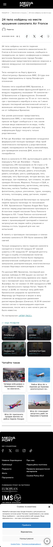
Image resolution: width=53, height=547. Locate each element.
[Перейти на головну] (26, 4)
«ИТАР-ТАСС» (25, 316)
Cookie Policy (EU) (35, 476)
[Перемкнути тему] (47, 541)
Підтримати (7, 478)
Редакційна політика (36, 465)
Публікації (7, 465)
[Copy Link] (48, 36)
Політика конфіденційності (31, 544)
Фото (4, 473)
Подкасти (6, 469)
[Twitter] (34, 36)
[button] (49, 507)
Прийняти (26, 525)
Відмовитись (26, 532)
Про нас (30, 460)
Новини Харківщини (12, 460)
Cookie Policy (15, 544)
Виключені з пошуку (19, 13)
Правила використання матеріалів (38, 470)
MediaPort (5, 13)
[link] (3, 451)
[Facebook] (27, 36)
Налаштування (26, 539)
